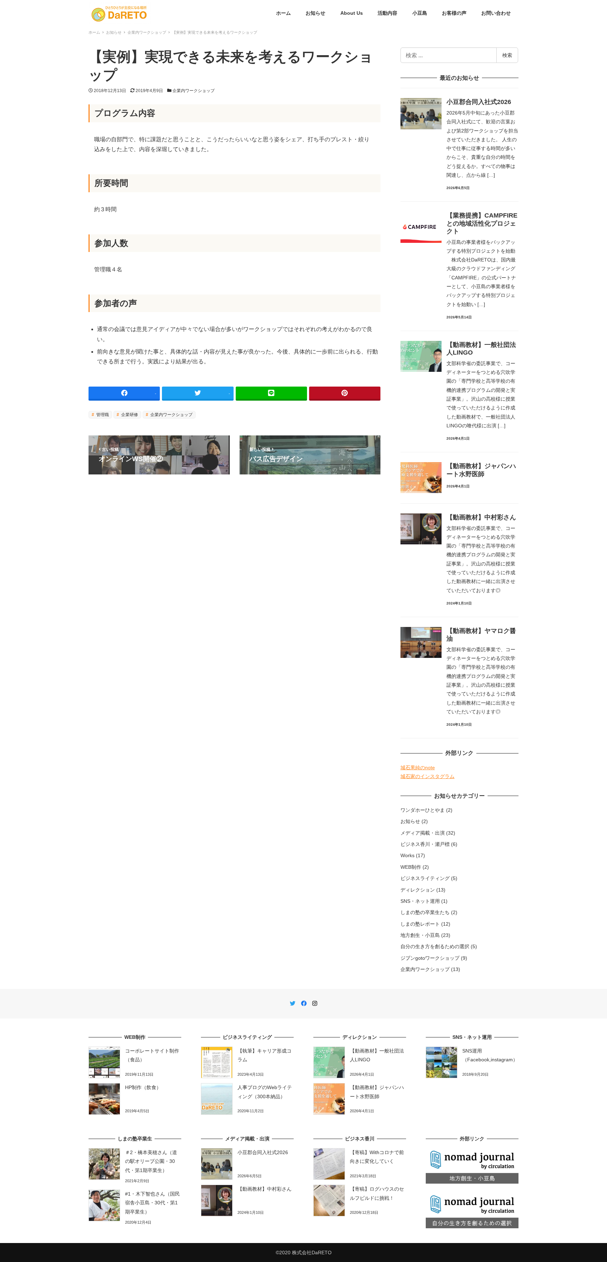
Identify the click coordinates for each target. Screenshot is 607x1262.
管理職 (102, 414)
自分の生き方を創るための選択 (434, 946)
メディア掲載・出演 (422, 833)
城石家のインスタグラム (427, 776)
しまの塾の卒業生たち (425, 912)
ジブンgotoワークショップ (429, 958)
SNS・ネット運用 (420, 901)
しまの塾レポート (420, 924)
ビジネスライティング (425, 878)
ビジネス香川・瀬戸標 (425, 844)
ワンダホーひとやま (422, 810)
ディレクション (417, 890)
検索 (507, 55)
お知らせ (410, 821)
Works (407, 855)
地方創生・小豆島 (420, 935)
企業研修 (129, 414)
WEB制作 (410, 867)
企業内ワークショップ (193, 90)
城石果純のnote (417, 767)
